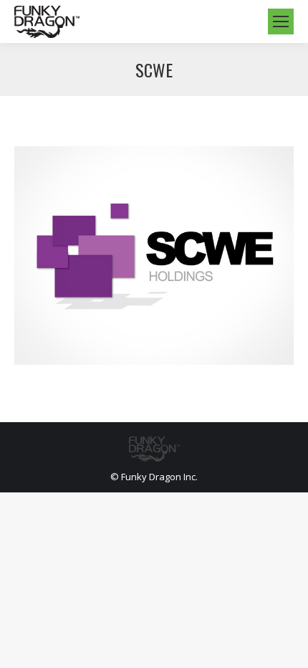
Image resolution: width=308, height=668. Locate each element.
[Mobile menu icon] (281, 21)
